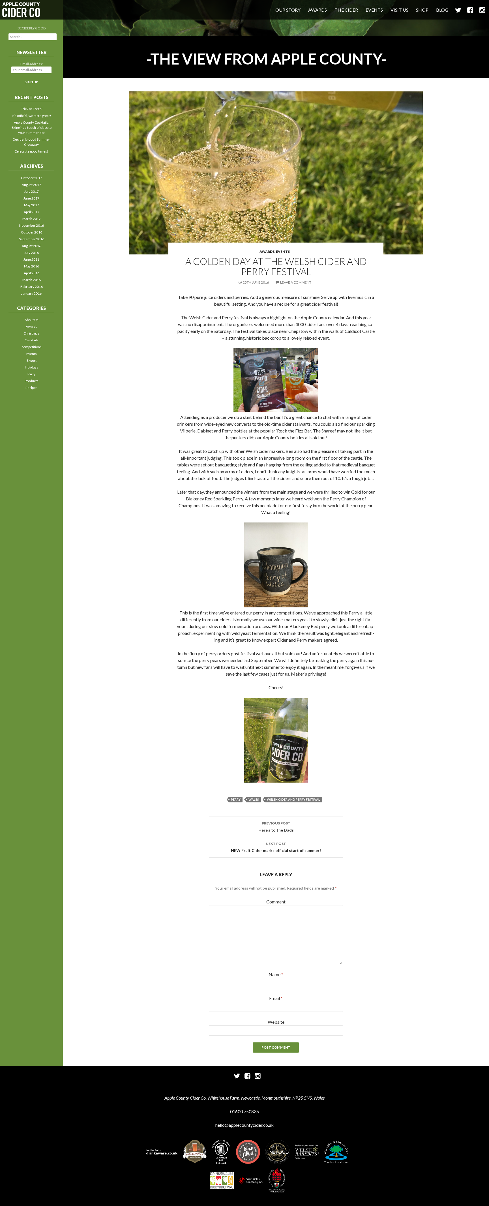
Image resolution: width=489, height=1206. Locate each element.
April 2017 (31, 212)
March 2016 (31, 280)
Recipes (31, 387)
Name (276, 974)
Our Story (288, 9)
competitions (32, 347)
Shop (422, 9)
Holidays (31, 367)
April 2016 (31, 273)
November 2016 (31, 225)
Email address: (31, 64)
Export (32, 360)
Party (31, 374)
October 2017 (31, 178)
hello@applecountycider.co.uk (244, 1125)
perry (236, 799)
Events (374, 9)
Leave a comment (295, 282)
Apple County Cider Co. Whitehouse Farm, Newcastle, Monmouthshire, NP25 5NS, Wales (244, 1097)
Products (31, 381)
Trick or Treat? (31, 109)
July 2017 (31, 191)
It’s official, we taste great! (31, 115)
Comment (276, 901)
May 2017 (31, 205)
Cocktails (31, 340)
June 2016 (31, 259)
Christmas (31, 333)
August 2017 (31, 185)
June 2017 (31, 198)
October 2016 (31, 232)
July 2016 (31, 252)
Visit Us (399, 9)
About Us (31, 320)
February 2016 (31, 286)
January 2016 (31, 293)
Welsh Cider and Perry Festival (293, 799)
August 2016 (31, 246)
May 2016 (31, 266)
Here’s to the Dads (276, 826)
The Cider (346, 9)
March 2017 (31, 219)
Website (276, 1022)
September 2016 (31, 239)
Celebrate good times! (31, 151)
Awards (317, 9)
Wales (253, 799)
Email (276, 998)
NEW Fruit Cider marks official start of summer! (276, 847)
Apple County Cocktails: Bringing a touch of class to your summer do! (32, 127)
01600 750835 (244, 1111)
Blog (442, 9)
